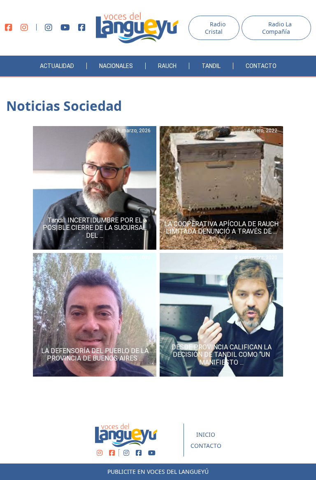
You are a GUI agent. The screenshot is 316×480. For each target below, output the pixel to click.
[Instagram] (24, 28)
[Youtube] (65, 28)
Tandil (211, 66)
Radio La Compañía (277, 27)
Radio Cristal (215, 27)
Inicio (205, 434)
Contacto (261, 66)
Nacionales (116, 66)
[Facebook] (8, 28)
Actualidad (57, 66)
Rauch (167, 66)
